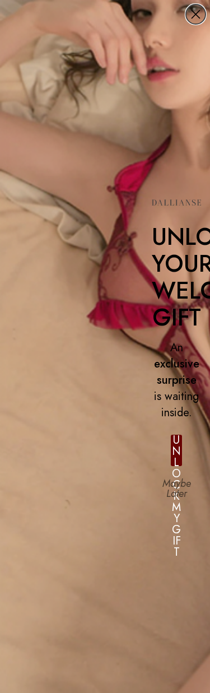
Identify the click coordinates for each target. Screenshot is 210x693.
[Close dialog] (196, 14)
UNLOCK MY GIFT (176, 450)
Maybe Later (176, 488)
